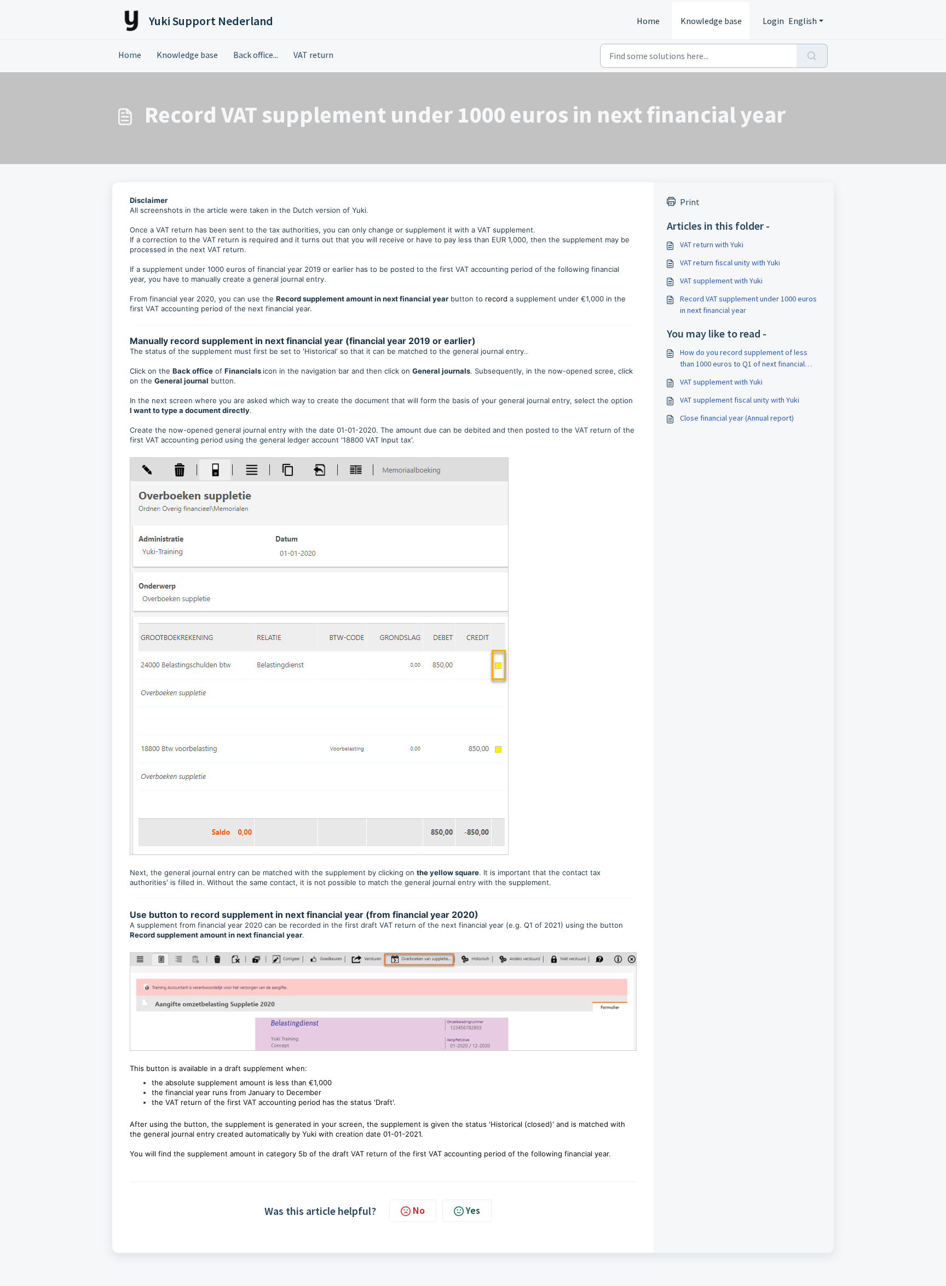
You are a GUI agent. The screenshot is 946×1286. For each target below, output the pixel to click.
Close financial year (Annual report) (737, 418)
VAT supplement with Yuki (721, 281)
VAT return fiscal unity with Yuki (730, 262)
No (419, 1210)
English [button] (802, 20)
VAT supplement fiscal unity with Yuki (739, 400)
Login (773, 20)
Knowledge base (711, 20)
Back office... (255, 54)
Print (690, 201)
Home (648, 20)
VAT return (313, 54)
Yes (473, 1210)
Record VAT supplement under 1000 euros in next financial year (748, 304)
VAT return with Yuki (711, 244)
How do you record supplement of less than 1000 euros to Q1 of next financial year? (743, 358)
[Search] (812, 56)
